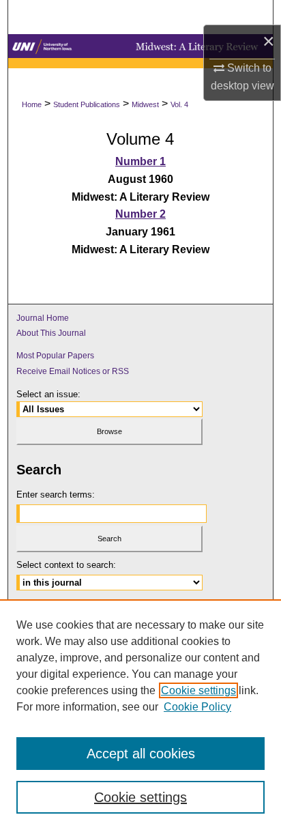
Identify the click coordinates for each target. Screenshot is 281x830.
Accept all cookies (141, 753)
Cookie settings (198, 690)
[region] (140, 714)
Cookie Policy (197, 707)
